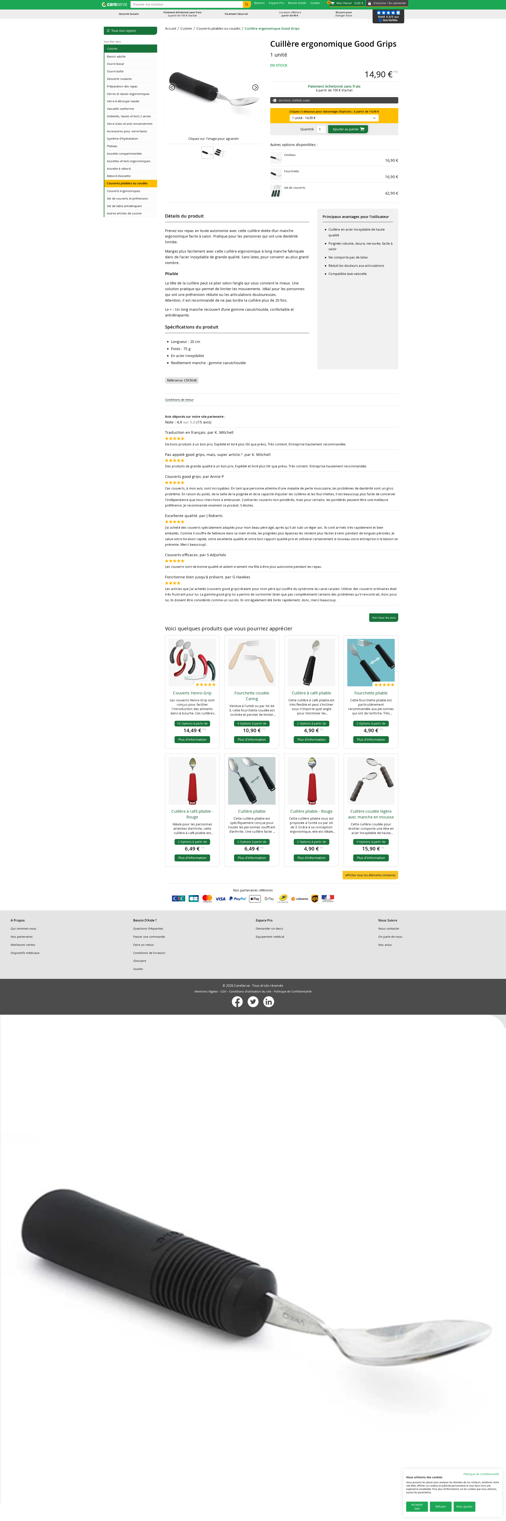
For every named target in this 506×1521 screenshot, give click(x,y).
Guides (138, 969)
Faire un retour (143, 945)
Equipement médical (270, 937)
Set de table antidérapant (124, 206)
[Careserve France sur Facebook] (237, 1008)
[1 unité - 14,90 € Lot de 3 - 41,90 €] (334, 117)
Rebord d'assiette (119, 176)
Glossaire (139, 961)
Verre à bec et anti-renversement (129, 124)
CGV (223, 991)
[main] (281, 454)
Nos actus (385, 945)
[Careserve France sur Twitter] (253, 1008)
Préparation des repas (122, 86)
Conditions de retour (179, 400)
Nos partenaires (22, 937)
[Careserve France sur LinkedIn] (268, 1008)
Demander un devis (269, 928)
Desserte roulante (119, 79)
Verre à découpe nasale (123, 101)
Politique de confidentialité (481, 1474)
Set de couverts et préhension (127, 198)
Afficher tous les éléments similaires (370, 875)
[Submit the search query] (247, 4)
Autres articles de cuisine (124, 213)
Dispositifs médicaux (25, 953)
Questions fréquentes (148, 928)
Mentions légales (206, 991)
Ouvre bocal (115, 64)
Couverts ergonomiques (123, 191)
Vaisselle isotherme (120, 109)
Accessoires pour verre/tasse (127, 131)
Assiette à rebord (119, 168)
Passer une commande (149, 937)
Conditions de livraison (149, 953)
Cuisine (112, 48)
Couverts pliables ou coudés (127, 183)
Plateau (112, 146)
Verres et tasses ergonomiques (128, 94)
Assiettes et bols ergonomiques (128, 161)
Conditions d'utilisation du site (250, 991)
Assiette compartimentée (124, 153)
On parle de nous (390, 937)
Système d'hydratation (122, 138)
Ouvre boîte (115, 71)
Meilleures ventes (23, 945)
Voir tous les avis (384, 617)
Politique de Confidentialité (293, 991)
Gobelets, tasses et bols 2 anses (129, 116)
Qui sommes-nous (23, 928)
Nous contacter (388, 928)
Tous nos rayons (121, 30)
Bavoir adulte (116, 56)
